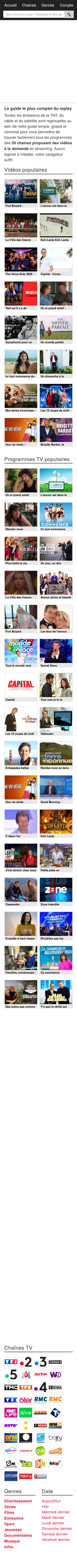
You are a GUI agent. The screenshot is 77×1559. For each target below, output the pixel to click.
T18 (55, 1413)
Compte (66, 5)
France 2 (25, 1362)
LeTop (55, 1463)
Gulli (40, 1451)
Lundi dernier (53, 1523)
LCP (11, 1476)
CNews (40, 1425)
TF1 (11, 1362)
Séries (10, 1506)
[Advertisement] (38, 61)
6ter (25, 1400)
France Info (25, 1425)
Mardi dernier (53, 1517)
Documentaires (18, 1535)
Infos (8, 1546)
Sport (9, 1524)
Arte (40, 1374)
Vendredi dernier (56, 1539)
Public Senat (25, 1476)
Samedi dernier (55, 1534)
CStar (55, 1387)
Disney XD (25, 1463)
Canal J (55, 1451)
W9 (55, 1374)
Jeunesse (13, 1529)
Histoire (40, 1476)
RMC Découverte (40, 1400)
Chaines (29, 5)
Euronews (25, 1438)
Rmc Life (11, 1413)
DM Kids (40, 1463)
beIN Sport (55, 1438)
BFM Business (11, 1438)
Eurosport (11, 1451)
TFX (25, 1387)
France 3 (40, 1362)
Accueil (10, 5)
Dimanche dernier (57, 1528)
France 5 (11, 1374)
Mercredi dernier (56, 1512)
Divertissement (18, 1501)
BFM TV (55, 1425)
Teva (25, 1413)
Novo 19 (11, 1425)
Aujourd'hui (51, 1500)
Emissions (14, 1518)
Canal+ (55, 1362)
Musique (12, 1541)
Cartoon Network (11, 1463)
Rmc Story (55, 1400)
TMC (11, 1387)
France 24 (40, 1438)
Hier (45, 1506)
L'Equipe (25, 1451)
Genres (47, 5)
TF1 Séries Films (11, 1400)
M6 (25, 1374)
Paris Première (40, 1413)
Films (9, 1512)
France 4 (40, 1387)
